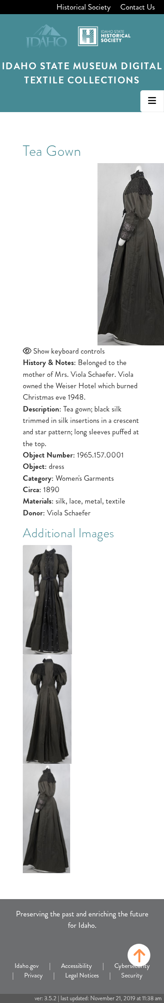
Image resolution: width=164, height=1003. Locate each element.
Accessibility (76, 965)
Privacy (33, 975)
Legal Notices (82, 975)
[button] (139, 955)
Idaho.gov (27, 965)
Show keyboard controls (69, 350)
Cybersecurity (132, 965)
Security (132, 975)
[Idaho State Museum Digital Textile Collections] (82, 33)
